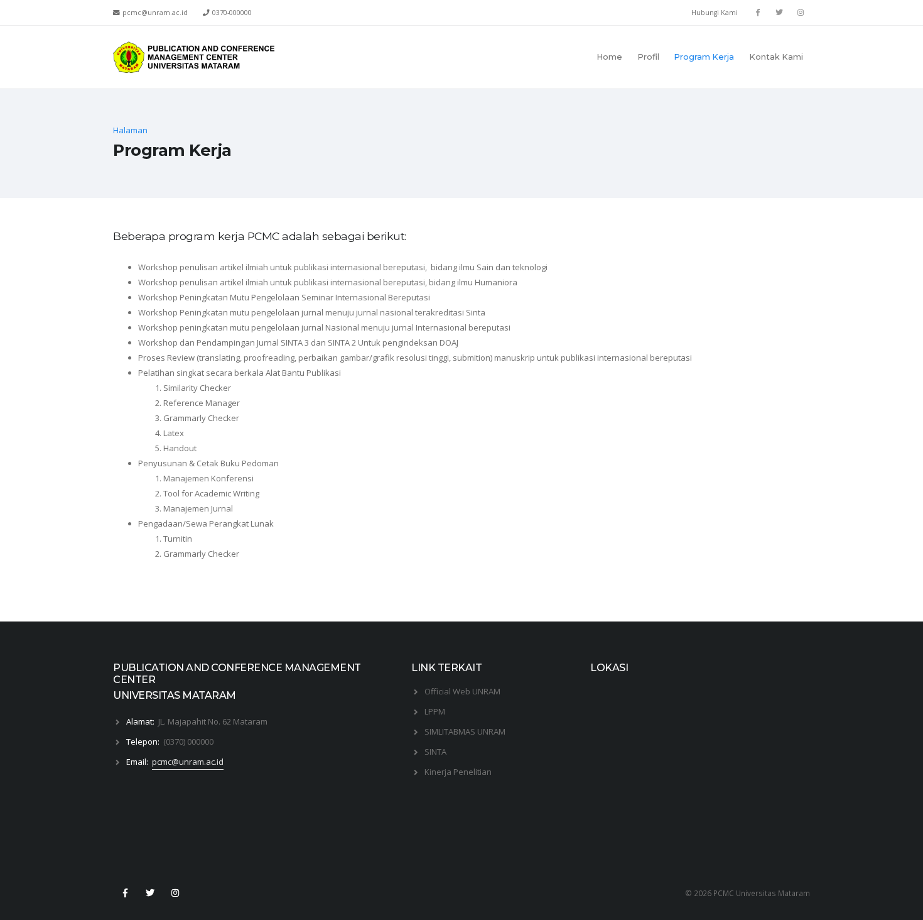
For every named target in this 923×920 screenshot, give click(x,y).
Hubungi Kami (714, 12)
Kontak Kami (776, 57)
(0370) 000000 (188, 741)
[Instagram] (175, 893)
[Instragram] (800, 12)
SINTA (435, 751)
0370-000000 (232, 12)
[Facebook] (758, 12)
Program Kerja (704, 57)
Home (609, 57)
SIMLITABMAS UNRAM (464, 731)
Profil (648, 57)
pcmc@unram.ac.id (188, 761)
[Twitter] (779, 12)
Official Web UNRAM (462, 691)
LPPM (434, 711)
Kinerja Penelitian (458, 771)
